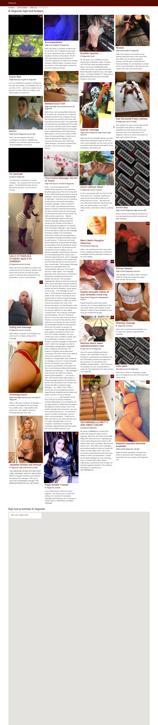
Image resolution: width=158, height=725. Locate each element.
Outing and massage (20, 327)
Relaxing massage (125, 323)
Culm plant (121, 366)
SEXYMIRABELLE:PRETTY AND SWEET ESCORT (94, 423)
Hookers (11, 7)
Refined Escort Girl (55, 103)
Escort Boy (15, 76)
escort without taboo (91, 187)
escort (12, 131)
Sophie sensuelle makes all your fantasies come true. (94, 293)
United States (22, 7)
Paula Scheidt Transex (57, 484)
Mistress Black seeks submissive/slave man (92, 344)
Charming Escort (18, 394)
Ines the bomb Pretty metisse (131, 118)
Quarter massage (89, 129)
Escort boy (122, 207)
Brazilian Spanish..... (91, 53)
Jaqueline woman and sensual (25, 464)
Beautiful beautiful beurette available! (130, 444)
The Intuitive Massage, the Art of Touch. (61, 179)
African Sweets (124, 268)
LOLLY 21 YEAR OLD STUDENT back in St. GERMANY (20, 259)
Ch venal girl (16, 174)
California (33, 7)
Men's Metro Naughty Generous (92, 241)
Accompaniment (53, 42)
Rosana (120, 47)
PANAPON (12, 3)
